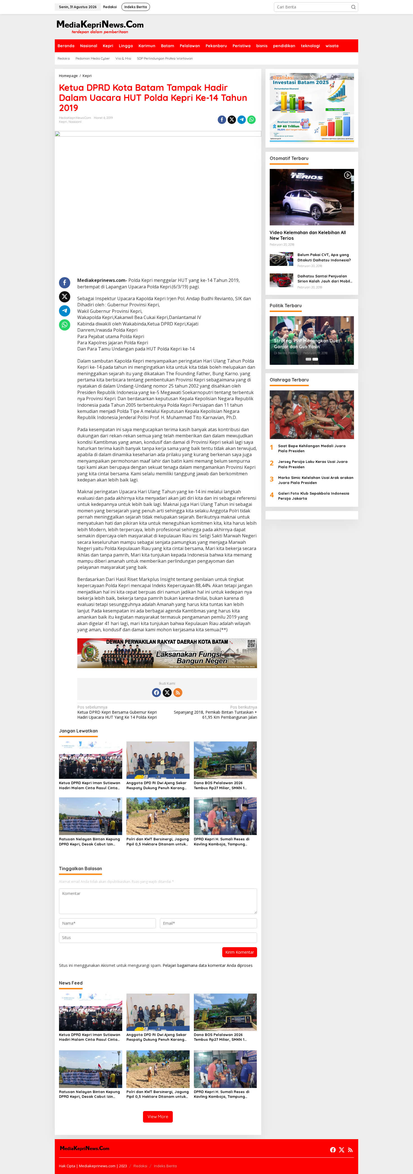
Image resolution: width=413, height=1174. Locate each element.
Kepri (63, 122)
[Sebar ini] (222, 120)
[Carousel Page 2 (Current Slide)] (315, 359)
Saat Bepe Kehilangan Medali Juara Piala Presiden (312, 448)
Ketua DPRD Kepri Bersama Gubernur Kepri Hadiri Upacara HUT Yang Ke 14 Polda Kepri (117, 712)
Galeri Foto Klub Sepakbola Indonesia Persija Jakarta (313, 496)
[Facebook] (156, 692)
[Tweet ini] (232, 120)
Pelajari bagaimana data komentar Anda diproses (208, 965)
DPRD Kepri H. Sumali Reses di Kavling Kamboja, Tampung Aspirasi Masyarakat (221, 842)
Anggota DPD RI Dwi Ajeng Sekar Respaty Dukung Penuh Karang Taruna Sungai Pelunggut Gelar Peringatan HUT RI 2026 (156, 785)
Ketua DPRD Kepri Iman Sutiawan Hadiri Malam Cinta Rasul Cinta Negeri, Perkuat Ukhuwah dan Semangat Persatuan (89, 785)
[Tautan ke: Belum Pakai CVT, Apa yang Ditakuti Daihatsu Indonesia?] (281, 258)
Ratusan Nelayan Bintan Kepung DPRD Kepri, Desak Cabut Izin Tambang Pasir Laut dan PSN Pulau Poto (89, 842)
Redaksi (140, 1166)
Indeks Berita (165, 1166)
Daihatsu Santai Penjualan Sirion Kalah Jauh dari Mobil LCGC (324, 279)
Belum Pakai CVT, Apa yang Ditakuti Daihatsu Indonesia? (324, 257)
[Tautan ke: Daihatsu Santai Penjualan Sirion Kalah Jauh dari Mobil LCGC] (281, 279)
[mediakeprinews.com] (100, 26)
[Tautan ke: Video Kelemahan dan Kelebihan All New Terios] (312, 197)
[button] (353, 7)
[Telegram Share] (241, 120)
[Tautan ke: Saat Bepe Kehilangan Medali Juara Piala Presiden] (312, 414)
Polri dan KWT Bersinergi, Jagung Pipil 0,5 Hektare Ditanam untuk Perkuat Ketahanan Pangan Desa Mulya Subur (157, 842)
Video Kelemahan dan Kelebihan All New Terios (308, 235)
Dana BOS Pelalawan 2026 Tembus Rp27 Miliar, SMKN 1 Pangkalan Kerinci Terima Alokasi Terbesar (224, 785)
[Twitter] (167, 692)
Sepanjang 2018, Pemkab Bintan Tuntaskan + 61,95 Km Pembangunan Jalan (215, 712)
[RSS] (177, 692)
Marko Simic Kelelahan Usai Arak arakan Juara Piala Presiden (315, 480)
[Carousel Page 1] (308, 359)
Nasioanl (75, 122)
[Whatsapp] (251, 120)
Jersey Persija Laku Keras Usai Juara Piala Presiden (313, 464)
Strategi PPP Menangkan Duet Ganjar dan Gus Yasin (307, 343)
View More (158, 1116)
